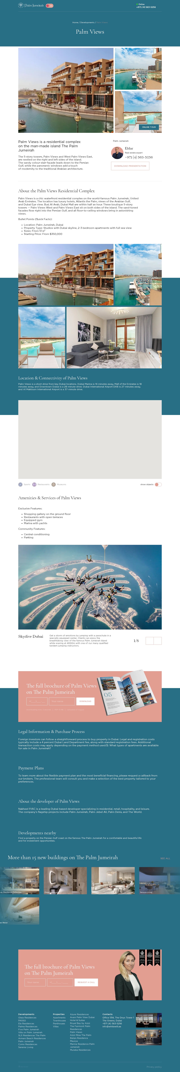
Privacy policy (154, 1067)
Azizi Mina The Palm (80, 1035)
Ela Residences (26, 1024)
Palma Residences (27, 1027)
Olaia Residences (27, 1018)
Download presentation (130, 166)
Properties (59, 1014)
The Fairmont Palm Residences (80, 1027)
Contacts (107, 1014)
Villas (55, 1027)
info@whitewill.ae (112, 1027)
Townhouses (59, 1021)
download (85, 701)
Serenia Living (25, 1047)
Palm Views (76, 1032)
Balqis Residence (79, 1038)
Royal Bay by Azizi (80, 1023)
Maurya (74, 1041)
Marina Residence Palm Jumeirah (82, 1045)
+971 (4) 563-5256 (112, 1024)
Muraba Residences (80, 1050)
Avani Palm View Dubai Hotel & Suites (82, 1018)
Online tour (149, 127)
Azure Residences (79, 1014)
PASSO (22, 1021)
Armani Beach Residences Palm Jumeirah (32, 1040)
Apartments (59, 1018)
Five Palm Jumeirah (28, 1030)
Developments (26, 1014)
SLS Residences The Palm (31, 1035)
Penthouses (59, 1024)
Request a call (86, 982)
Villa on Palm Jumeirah (30, 1032)
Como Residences (27, 1044)
